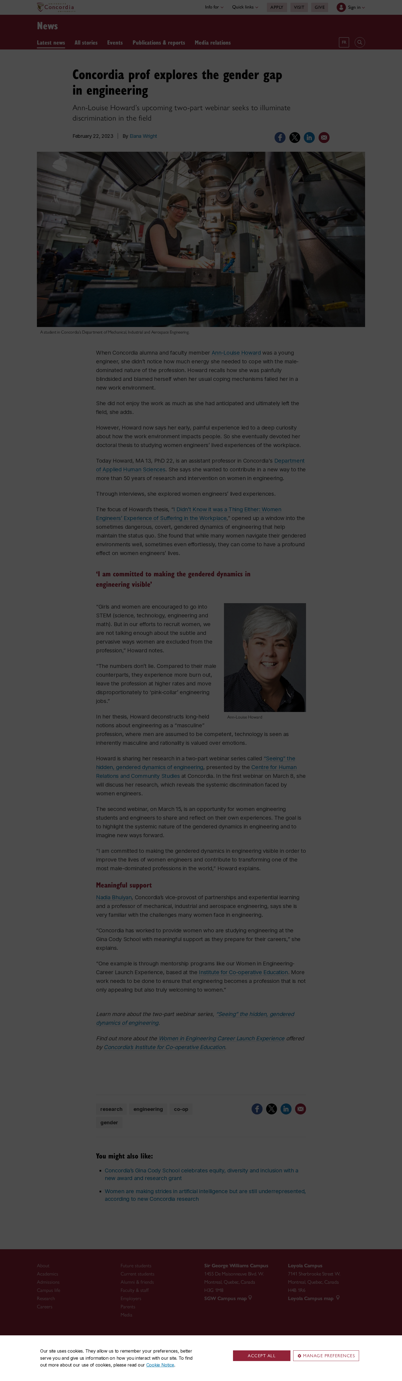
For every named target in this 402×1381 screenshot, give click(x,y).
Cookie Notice (160, 1365)
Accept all (262, 1355)
